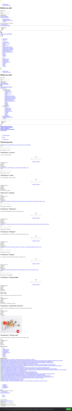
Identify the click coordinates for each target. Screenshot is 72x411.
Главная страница (6, 135)
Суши (4, 65)
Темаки (6, 113)
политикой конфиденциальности (47, 409)
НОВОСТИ (5, 387)
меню (2, 34)
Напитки (4, 66)
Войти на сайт (5, 4)
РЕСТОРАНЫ (5, 386)
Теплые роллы (5, 60)
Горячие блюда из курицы (8, 49)
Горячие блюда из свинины (8, 48)
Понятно (68, 409)
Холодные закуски (6, 42)
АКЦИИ (4, 21)
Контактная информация (5, 25)
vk (3, 394)
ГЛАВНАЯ (5, 384)
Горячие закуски (6, 44)
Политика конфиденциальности (6, 400)
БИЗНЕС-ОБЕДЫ (6, 19)
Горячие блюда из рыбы (7, 46)
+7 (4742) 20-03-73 (3, 24)
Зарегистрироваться (6, 5)
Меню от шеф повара (7, 50)
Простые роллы (6, 58)
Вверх (1, 389)
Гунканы (6, 112)
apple (4, 395)
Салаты (4, 43)
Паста (4, 52)
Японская (4, 39)
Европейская (5, 38)
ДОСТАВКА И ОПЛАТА (8, 20)
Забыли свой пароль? (4, 17)
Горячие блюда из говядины (8, 47)
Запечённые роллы (8, 111)
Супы (4, 45)
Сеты (4, 57)
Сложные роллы (6, 59)
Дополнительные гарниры (8, 51)
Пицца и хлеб (5, 41)
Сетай (4, 137)
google (4, 396)
